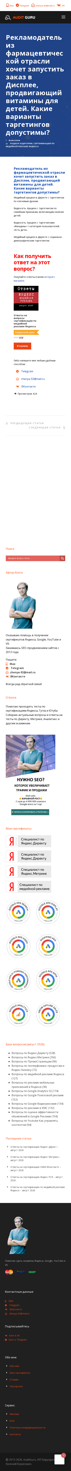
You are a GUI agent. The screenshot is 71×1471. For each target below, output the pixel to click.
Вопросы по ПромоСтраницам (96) (34, 1061)
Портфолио (16, 1386)
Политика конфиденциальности (27, 1427)
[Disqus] (35, 490)
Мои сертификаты (20, 1372)
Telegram (24, 5)
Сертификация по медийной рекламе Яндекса (30, 145)
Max (11, 5)
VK (63, 5)
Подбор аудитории (21, 143)
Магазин (14, 1414)
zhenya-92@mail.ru (45, 5)
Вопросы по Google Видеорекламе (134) (37, 1103)
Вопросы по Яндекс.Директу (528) (33, 1053)
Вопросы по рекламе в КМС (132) (33, 1108)
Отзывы (14, 1379)
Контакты (15, 1434)
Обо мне (14, 1366)
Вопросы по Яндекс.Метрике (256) (34, 1057)
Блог (12, 1420)
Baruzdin (14, 140)
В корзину (22, 346)
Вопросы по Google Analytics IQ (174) (35, 1091)
